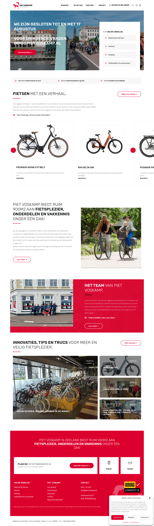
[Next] (133, 150)
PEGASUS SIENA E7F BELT (30, 167)
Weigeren (131, 517)
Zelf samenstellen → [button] (25, 52)
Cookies (43, 521)
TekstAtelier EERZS (69, 521)
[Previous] (13, 150)
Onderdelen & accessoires (23, 496)
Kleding (17, 493)
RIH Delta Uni (86, 167)
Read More (20, 178)
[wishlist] (136, 5)
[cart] (139, 5)
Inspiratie (51, 493)
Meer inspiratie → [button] (131, 343)
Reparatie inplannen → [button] (82, 465)
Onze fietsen (52, 490)
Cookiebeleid (126, 522)
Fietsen (17, 490)
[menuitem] (66, 5)
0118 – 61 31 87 (86, 487)
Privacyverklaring (134, 522)
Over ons (89, 5)
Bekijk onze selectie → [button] (129, 94)
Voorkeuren (144, 517)
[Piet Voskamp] (22, 5)
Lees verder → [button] (22, 259)
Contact (102, 5)
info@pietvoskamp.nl (89, 490)
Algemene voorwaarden (20, 521)
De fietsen (78, 5)
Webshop (65, 5)
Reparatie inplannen (120, 5)
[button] (150, 498)
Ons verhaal (51, 487)
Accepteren (117, 517)
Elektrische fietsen (21, 487)
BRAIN (55, 521)
